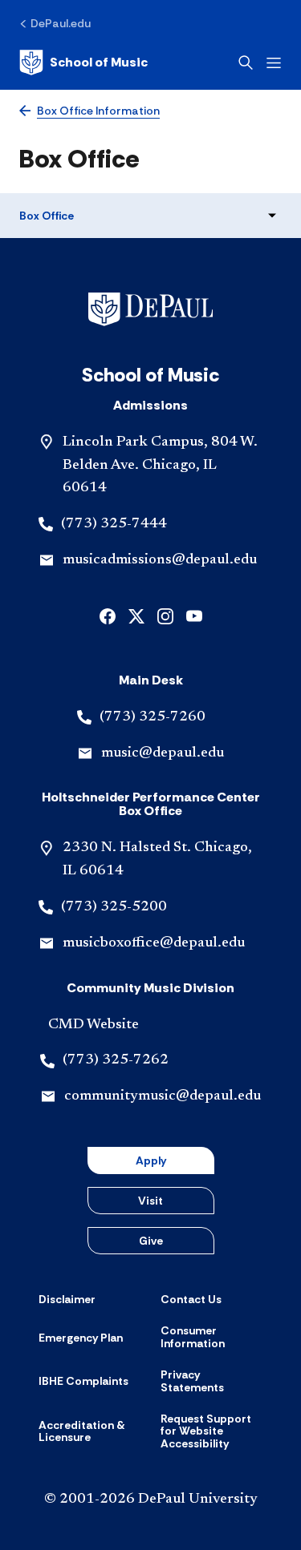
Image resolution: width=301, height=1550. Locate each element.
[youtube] (194, 615)
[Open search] (245, 62)
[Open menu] (274, 63)
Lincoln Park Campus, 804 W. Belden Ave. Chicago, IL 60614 (160, 465)
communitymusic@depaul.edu (162, 1096)
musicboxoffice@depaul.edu (154, 943)
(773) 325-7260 (152, 717)
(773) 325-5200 (114, 907)
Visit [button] (150, 1200)
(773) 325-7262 (116, 1060)
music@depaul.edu (162, 753)
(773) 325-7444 (114, 524)
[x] (136, 615)
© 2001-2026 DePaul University (151, 1499)
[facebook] (108, 615)
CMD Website (93, 1025)
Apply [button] (151, 1160)
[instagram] (165, 615)
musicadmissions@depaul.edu (160, 560)
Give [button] (151, 1240)
